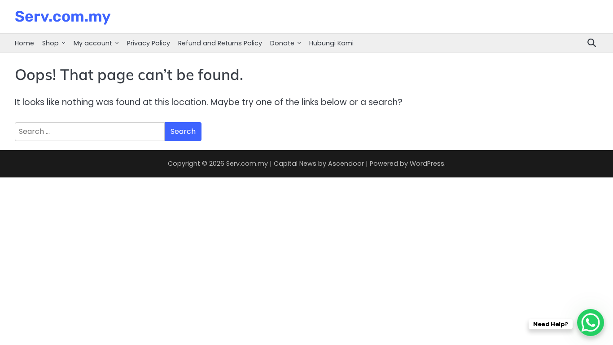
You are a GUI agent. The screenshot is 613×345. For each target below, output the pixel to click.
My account (93, 43)
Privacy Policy (148, 43)
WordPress (427, 163)
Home (24, 43)
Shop (50, 43)
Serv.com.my (63, 16)
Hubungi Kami (331, 43)
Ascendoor (346, 163)
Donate (282, 43)
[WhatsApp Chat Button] (590, 322)
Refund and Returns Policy (220, 43)
